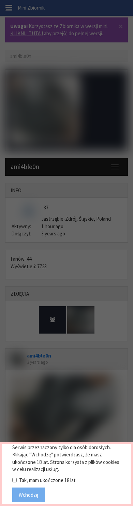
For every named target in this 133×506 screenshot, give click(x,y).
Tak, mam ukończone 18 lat (47, 480)
